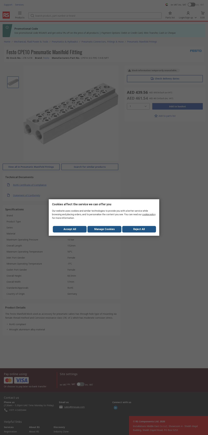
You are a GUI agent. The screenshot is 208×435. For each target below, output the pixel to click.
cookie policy (149, 214)
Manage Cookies (104, 229)
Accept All (70, 229)
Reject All (139, 229)
